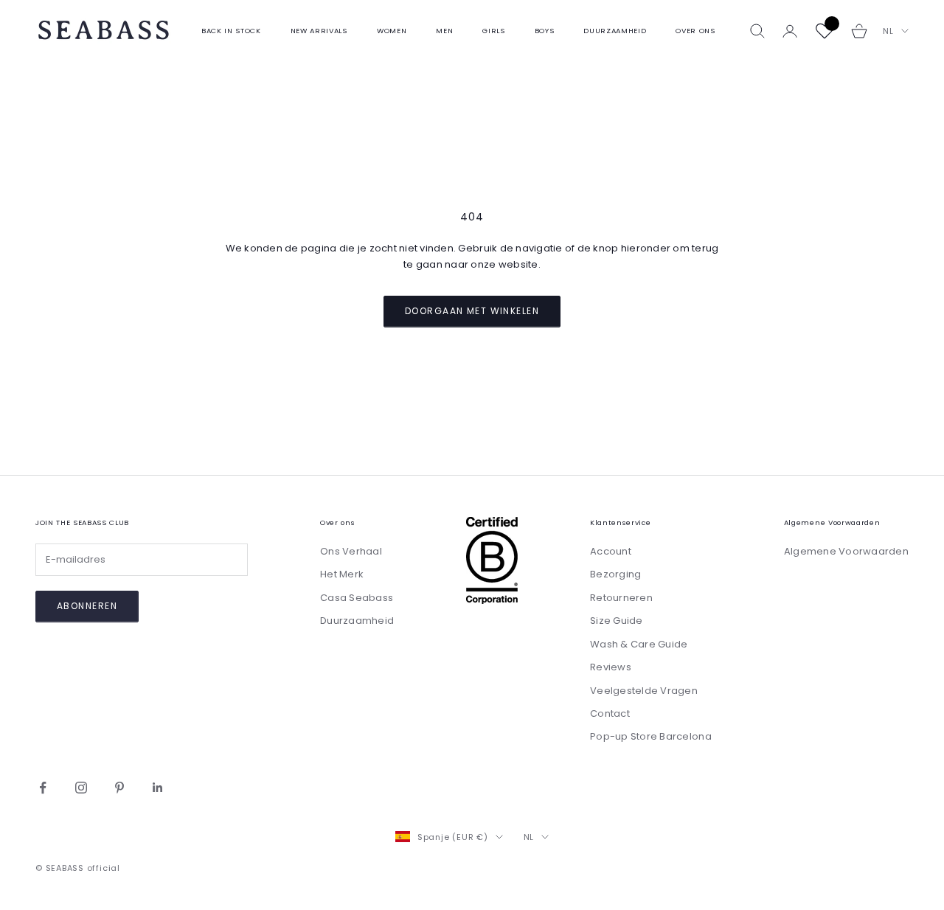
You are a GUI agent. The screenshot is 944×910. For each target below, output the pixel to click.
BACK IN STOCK (231, 30)
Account (610, 551)
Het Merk (342, 574)
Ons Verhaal (351, 551)
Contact (610, 713)
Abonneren (87, 606)
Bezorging (615, 574)
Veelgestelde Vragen (644, 691)
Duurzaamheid (357, 621)
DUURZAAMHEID (614, 30)
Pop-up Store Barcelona (651, 736)
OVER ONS (695, 30)
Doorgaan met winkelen (472, 311)
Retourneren (621, 598)
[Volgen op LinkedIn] (157, 787)
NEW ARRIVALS (319, 30)
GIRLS (493, 30)
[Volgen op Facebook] (42, 787)
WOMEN (391, 30)
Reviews (610, 667)
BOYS (545, 30)
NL (888, 31)
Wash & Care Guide (638, 644)
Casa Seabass (356, 598)
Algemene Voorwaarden (846, 551)
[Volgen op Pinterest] (119, 787)
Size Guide (616, 621)
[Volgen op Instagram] (81, 787)
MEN (444, 30)
